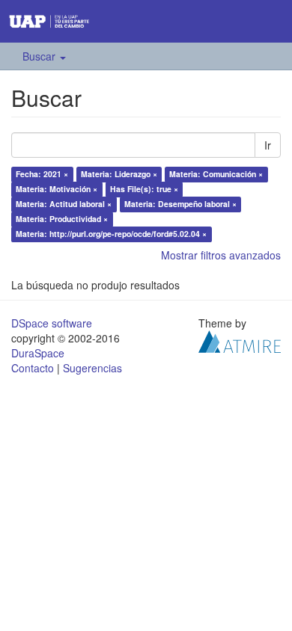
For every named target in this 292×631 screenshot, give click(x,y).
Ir (267, 145)
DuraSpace (37, 352)
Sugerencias (92, 367)
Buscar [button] (40, 56)
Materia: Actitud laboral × (64, 203)
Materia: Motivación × (56, 188)
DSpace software (51, 323)
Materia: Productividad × (62, 218)
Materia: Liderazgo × (119, 173)
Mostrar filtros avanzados (221, 254)
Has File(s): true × (144, 188)
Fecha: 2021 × (42, 173)
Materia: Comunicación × (216, 173)
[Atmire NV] (239, 340)
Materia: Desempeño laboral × (180, 203)
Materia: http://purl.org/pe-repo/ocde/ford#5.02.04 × (111, 233)
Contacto (32, 367)
